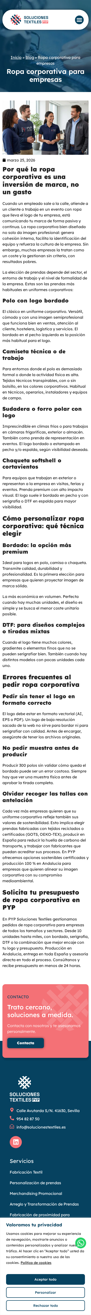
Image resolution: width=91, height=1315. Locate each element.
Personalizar (45, 1292)
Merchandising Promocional (36, 1193)
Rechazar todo (45, 1305)
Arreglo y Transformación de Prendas (44, 1204)
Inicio (16, 57)
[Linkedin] (16, 1142)
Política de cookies (36, 1263)
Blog (29, 57)
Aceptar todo (45, 1279)
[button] (79, 19)
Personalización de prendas (35, 1182)
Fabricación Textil (26, 1172)
